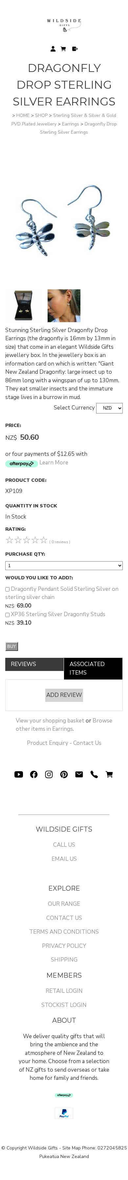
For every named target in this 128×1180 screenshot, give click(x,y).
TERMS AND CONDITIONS (64, 932)
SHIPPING (64, 960)
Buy (11, 646)
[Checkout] (75, 49)
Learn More (53, 462)
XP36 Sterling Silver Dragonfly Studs (58, 614)
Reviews (23, 664)
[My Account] (53, 49)
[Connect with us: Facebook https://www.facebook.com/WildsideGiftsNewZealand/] (34, 774)
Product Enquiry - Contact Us (64, 743)
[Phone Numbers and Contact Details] (94, 774)
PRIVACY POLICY (64, 946)
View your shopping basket (50, 720)
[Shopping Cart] (64, 50)
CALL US (64, 845)
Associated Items (87, 668)
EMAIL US (64, 859)
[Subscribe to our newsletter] (79, 774)
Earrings (70, 124)
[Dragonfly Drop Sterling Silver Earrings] (64, 285)
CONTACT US (64, 918)
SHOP (41, 115)
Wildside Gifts (43, 1148)
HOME (23, 115)
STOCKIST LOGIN (64, 1005)
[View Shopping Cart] (109, 774)
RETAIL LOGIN (64, 991)
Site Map (71, 1148)
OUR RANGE (64, 904)
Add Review (64, 695)
